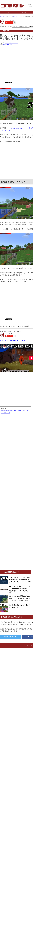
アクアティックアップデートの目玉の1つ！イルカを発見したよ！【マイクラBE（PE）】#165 (20, 579)
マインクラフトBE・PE (18, 16)
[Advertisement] (16, 388)
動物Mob (9, 44)
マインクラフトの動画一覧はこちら (12, 340)
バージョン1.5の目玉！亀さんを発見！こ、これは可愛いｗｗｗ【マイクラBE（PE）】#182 (19, 598)
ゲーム (7, 12)
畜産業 (5, 44)
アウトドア (23, 12)
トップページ (3, 16)
